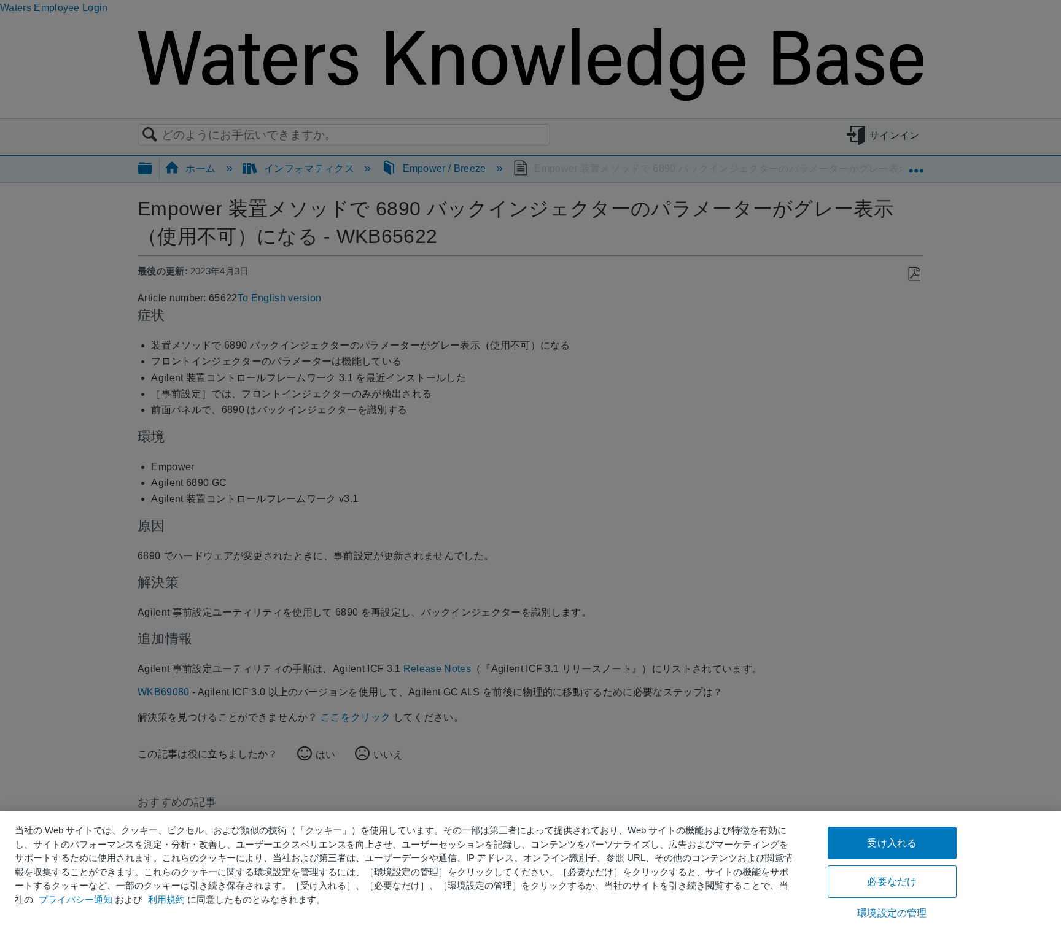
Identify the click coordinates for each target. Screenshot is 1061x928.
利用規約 (166, 899)
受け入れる (892, 843)
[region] (530, 869)
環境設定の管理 (892, 913)
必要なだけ (892, 881)
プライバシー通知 (75, 899)
